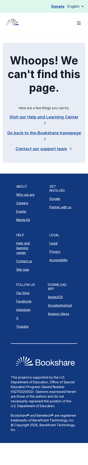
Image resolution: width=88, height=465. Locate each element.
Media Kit (23, 220)
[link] (44, 149)
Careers (22, 203)
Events (21, 211)
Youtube (22, 326)
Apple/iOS (55, 297)
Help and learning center (23, 248)
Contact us (24, 261)
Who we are (25, 195)
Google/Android (60, 305)
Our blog (22, 293)
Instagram (23, 310)
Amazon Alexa (58, 314)
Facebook (24, 301)
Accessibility (58, 260)
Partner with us (60, 207)
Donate (58, 6)
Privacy (54, 251)
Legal (53, 243)
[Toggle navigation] (78, 23)
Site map (22, 269)
